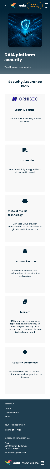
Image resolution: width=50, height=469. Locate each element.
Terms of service (13, 429)
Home (8, 408)
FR (46, 7)
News (7, 416)
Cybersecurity (12, 412)
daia (22, 5)
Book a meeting (34, 5)
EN (46, 3)
